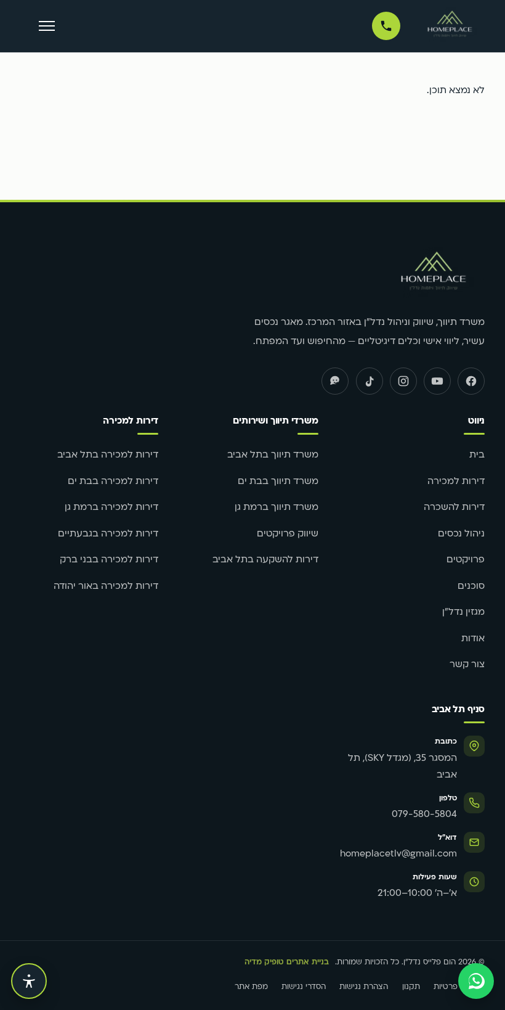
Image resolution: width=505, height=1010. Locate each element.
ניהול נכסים (461, 534)
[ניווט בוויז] (335, 381)
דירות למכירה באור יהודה (106, 586)
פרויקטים (465, 560)
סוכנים (471, 586)
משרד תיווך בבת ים (278, 482)
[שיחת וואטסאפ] (476, 981)
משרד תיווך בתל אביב (272, 455)
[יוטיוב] (437, 381)
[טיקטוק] (369, 381)
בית (477, 455)
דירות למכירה (456, 482)
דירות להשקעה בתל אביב (265, 560)
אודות (473, 639)
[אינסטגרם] (403, 381)
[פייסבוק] (471, 381)
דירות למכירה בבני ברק (109, 560)
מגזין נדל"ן (463, 612)
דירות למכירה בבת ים (113, 482)
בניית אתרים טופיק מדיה (286, 962)
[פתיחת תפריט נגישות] (29, 981)
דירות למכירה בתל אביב (107, 455)
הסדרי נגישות (303, 987)
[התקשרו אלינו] (386, 26)
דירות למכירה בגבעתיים (108, 534)
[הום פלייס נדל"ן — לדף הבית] (450, 25)
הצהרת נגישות (363, 987)
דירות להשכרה (454, 507)
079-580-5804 (424, 814)
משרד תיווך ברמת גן (276, 507)
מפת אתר (251, 987)
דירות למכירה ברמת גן (111, 507)
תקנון (411, 987)
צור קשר (467, 665)
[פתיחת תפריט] (47, 26)
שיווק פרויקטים (287, 534)
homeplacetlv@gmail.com (398, 854)
